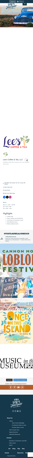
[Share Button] (26, 159)
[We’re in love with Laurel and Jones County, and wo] (16, 293)
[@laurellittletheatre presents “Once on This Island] (16, 327)
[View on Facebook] (4, 198)
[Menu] (25, 3)
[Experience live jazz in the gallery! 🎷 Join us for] (16, 360)
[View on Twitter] (7, 198)
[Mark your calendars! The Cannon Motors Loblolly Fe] (16, 260)
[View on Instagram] (10, 198)
